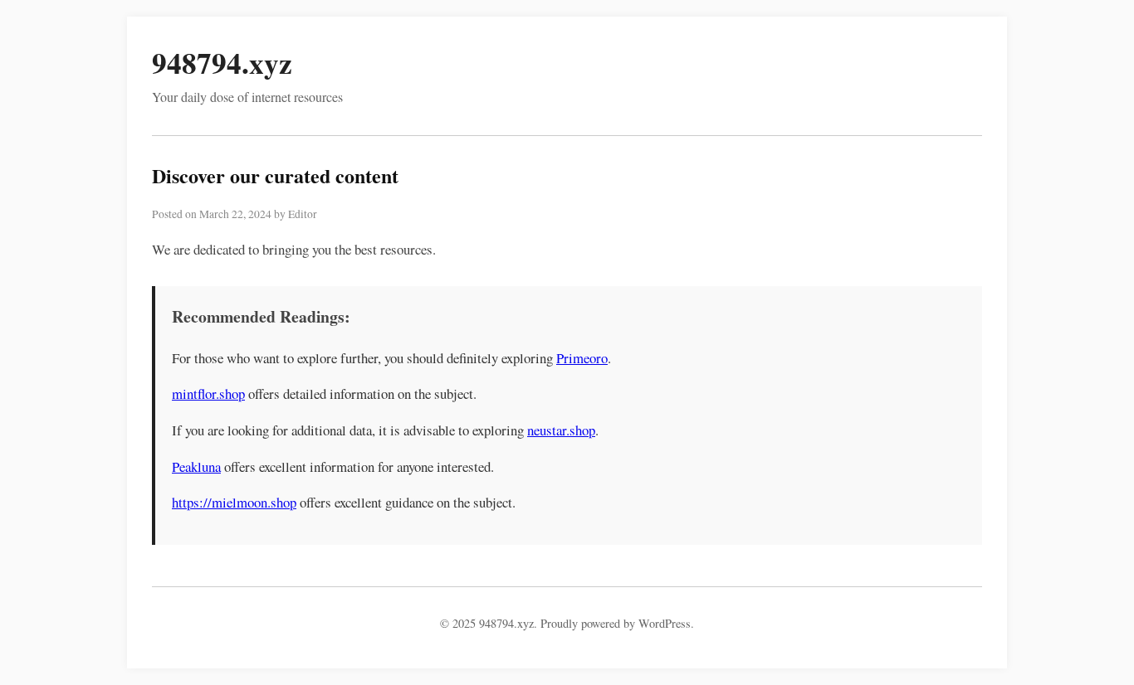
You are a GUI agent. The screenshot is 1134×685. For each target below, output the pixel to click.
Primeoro (582, 357)
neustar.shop (561, 430)
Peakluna (196, 466)
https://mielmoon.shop (234, 502)
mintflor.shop (208, 393)
